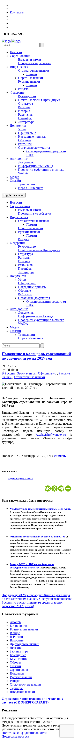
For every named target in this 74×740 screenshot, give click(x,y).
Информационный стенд (35, 166)
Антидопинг (19, 158)
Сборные (24, 140)
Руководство (27, 96)
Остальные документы (34, 147)
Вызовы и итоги (29, 59)
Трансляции (26, 184)
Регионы (24, 107)
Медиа (14, 177)
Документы (18, 125)
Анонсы (15, 622)
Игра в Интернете (30, 188)
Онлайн (15, 180)
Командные (18, 655)
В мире (15, 633)
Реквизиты (25, 114)
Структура (25, 103)
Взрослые (16, 640)
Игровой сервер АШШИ (20, 478)
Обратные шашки (30, 78)
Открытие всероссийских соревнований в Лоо (38, 536)
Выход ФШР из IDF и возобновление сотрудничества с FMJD (32, 566)
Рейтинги (25, 144)
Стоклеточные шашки (33, 70)
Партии (31, 74)
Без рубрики (18, 625)
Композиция (18, 658)
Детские (15, 647)
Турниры (16, 688)
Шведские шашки (22, 691)
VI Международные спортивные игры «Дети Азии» (40, 508)
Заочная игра (26, 373)
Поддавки (17, 673)
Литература (26, 122)
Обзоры (15, 662)
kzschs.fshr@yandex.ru (51, 434)
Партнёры (25, 118)
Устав (22, 129)
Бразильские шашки (24, 629)
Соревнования (20, 56)
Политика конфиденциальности (24, 732)
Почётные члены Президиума (39, 100)
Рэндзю (23, 89)
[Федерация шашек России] (11, 41)
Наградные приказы (32, 136)
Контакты (17, 12)
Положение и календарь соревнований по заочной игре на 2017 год (36, 356)
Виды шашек (19, 67)
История (24, 111)
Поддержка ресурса (15, 736)
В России (8, 373)
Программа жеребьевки (34, 63)
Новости (16, 52)
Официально (27, 133)
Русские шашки (29, 81)
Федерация (17, 92)
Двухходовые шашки (24, 644)
